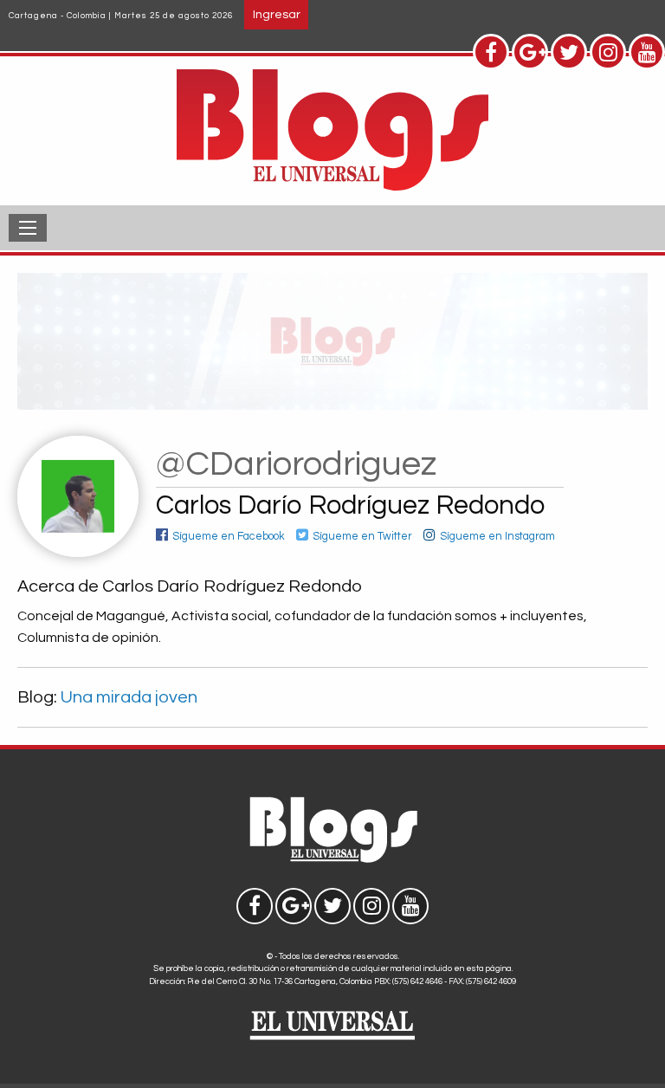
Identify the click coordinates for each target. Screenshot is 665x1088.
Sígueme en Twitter (362, 536)
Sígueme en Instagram (497, 536)
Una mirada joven (129, 697)
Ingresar (276, 14)
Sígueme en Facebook (228, 536)
